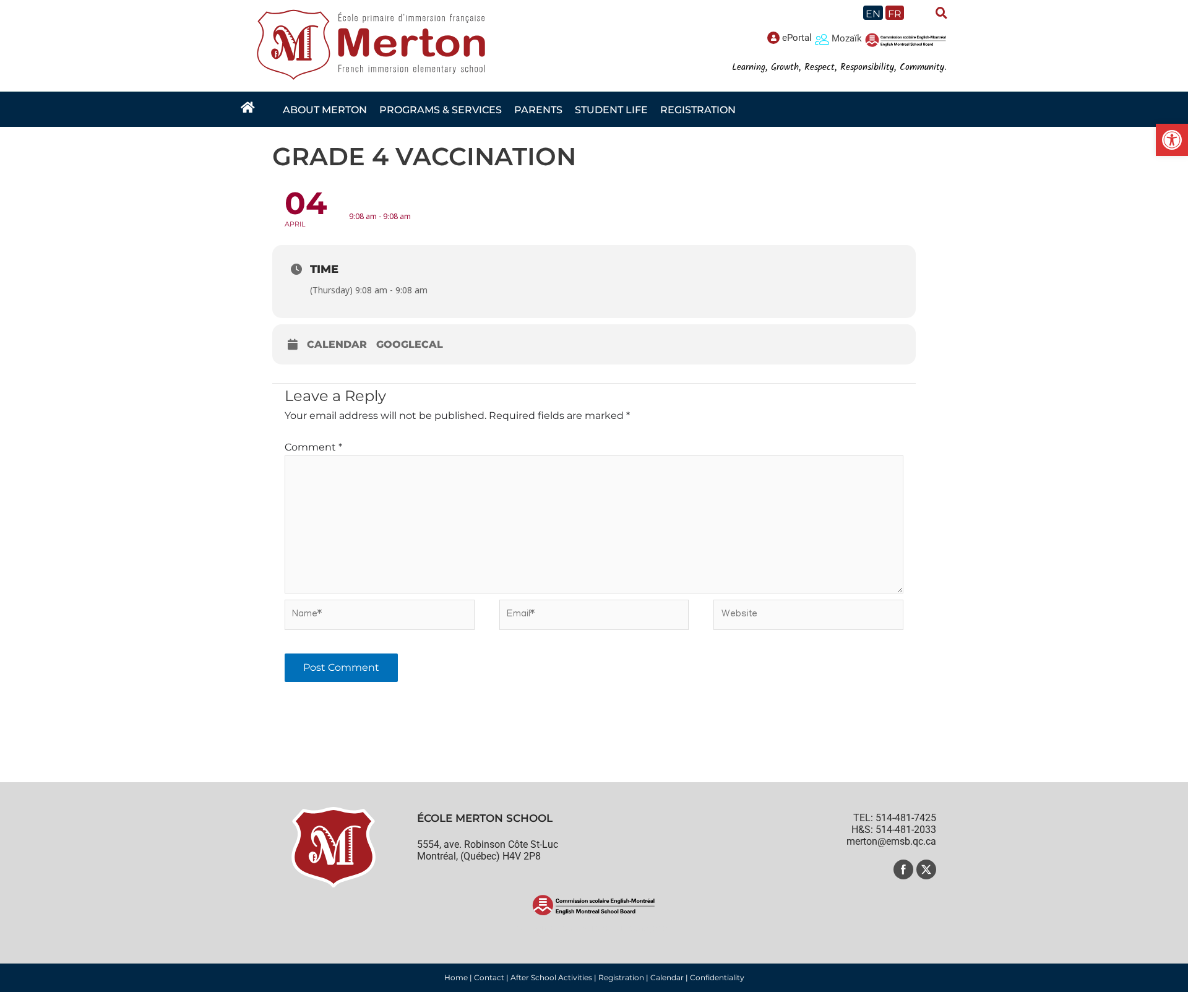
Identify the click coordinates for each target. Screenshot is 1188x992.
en (873, 14)
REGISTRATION (698, 110)
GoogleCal (409, 344)
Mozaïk (847, 38)
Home (456, 977)
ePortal (797, 37)
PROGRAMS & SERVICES (440, 110)
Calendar (337, 344)
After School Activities (551, 977)
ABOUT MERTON (325, 110)
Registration (621, 977)
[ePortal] (773, 38)
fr (895, 14)
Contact (489, 977)
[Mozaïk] (822, 39)
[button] (1172, 140)
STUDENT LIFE (611, 110)
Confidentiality (717, 977)
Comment (313, 447)
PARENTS (538, 110)
